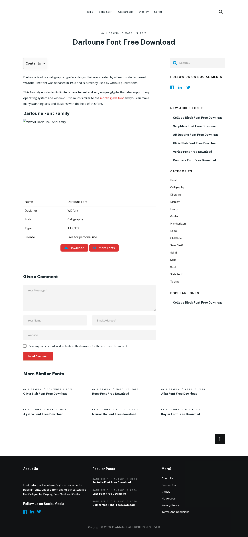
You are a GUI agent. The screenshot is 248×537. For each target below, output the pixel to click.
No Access (169, 498)
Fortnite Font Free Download (111, 482)
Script (158, 11)
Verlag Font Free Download (192, 152)
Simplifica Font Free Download (195, 126)
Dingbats (176, 194)
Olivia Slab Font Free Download (45, 393)
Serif (173, 267)
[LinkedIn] (181, 87)
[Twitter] (189, 87)
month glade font (112, 98)
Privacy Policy (170, 505)
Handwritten (178, 223)
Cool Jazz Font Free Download (194, 160)
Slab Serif (176, 274)
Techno (175, 281)
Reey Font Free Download (110, 393)
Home (89, 11)
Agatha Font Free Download (43, 414)
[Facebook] (173, 87)
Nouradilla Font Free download (114, 414)
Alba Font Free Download (179, 393)
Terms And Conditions (175, 511)
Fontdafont (119, 527)
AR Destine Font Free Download (196, 134)
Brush (173, 180)
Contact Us (169, 485)
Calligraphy (126, 11)
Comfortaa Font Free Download (113, 504)
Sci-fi (173, 252)
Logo (173, 230)
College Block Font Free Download (198, 117)
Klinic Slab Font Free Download (195, 143)
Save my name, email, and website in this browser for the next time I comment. (78, 346)
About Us (168, 478)
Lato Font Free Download (109, 493)
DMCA (166, 491)
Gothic (174, 216)
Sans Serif (106, 11)
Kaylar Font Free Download (180, 414)
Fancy (174, 209)
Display (144, 11)
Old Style (176, 238)
